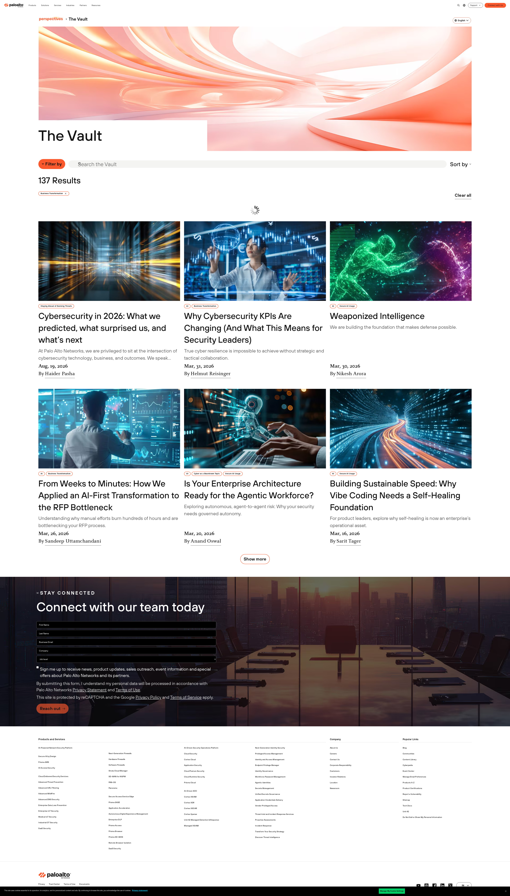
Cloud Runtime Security (194, 777)
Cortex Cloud (190, 759)
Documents (84, 884)
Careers (333, 754)
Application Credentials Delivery (269, 800)
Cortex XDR (189, 803)
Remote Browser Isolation (120, 843)
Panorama (113, 788)
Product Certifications (412, 788)
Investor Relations (338, 777)
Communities (408, 754)
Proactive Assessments (265, 820)
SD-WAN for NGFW (117, 776)
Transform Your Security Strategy (269, 831)
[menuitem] (15, 5)
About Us (334, 748)
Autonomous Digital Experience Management (128, 814)
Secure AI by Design (47, 756)
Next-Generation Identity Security (270, 748)
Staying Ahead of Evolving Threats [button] (56, 306)
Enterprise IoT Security (48, 811)
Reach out (50, 708)
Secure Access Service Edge (121, 796)
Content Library (409, 759)
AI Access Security (46, 768)
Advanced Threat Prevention (50, 782)
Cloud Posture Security (194, 771)
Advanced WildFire (46, 794)
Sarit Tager (348, 541)
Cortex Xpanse (190, 814)
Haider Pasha (60, 374)
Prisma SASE (114, 802)
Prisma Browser (115, 831)
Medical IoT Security (47, 817)
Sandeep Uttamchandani (73, 541)
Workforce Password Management (270, 777)
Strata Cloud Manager (118, 771)
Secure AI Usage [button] (347, 306)
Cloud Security (190, 754)
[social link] (418, 886)
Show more (255, 559)
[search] (458, 5)
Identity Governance (264, 771)
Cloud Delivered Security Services (53, 776)
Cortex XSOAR (190, 808)
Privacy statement (140, 890)
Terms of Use (128, 689)
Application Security (193, 765)
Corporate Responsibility (340, 765)
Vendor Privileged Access (266, 806)
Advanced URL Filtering (48, 788)
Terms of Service (186, 697)
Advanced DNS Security (48, 799)
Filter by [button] (53, 163)
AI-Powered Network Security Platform (55, 748)
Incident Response (263, 826)
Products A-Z (408, 783)
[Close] (506, 891)
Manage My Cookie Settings (392, 891)
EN (464, 5)
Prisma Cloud (190, 783)
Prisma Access (115, 825)
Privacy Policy (148, 697)
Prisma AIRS (43, 762)
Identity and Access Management (269, 759)
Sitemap (406, 800)
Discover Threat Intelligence (267, 837)
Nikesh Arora (351, 374)
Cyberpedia (408, 765)
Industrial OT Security (47, 822)
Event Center (408, 771)
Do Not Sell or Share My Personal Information (422, 817)
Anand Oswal (206, 541)
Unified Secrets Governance (267, 794)
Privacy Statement (90, 689)
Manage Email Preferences (414, 777)
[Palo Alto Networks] (14, 5)
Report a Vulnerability (412, 794)
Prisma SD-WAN (116, 837)
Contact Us (335, 759)
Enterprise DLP (115, 820)
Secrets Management (264, 788)
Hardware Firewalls (117, 759)
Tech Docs (407, 806)
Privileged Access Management (269, 754)
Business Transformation (52, 193)
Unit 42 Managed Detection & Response (201, 820)
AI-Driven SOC (190, 791)
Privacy (41, 884)
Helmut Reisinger (211, 374)
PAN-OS (112, 782)
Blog (405, 748)
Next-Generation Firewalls (120, 753)
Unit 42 (406, 811)
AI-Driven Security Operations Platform (201, 748)
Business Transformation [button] (205, 306)
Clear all (463, 195)
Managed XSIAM (191, 826)
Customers (335, 771)
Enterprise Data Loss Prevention (52, 805)
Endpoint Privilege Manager (267, 765)
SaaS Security (44, 828)
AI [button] (187, 306)
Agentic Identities (263, 783)
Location (334, 783)
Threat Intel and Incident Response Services (274, 814)
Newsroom (334, 788)
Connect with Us (495, 5)
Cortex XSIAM (190, 797)
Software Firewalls (117, 765)
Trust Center (54, 884)
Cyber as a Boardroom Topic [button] (207, 474)
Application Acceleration (119, 808)
